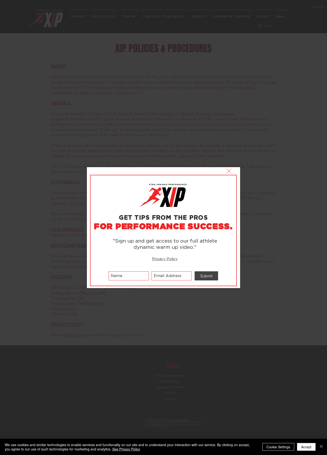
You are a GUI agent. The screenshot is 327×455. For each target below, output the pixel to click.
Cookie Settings (278, 446)
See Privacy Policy (126, 449)
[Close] (321, 447)
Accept (306, 446)
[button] (228, 171)
